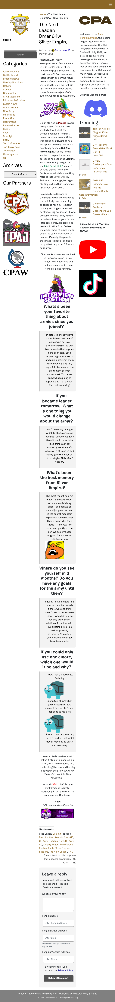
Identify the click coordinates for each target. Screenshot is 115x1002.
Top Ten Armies (11, 147)
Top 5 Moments (11, 143)
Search (7, 40)
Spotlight (8, 136)
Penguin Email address (54, 931)
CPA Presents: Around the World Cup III (102, 148)
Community (9, 93)
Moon (97, 139)
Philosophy (9, 115)
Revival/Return (11, 125)
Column (7, 86)
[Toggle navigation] (110, 4)
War (5, 158)
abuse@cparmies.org (69, 998)
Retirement (9, 122)
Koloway (83, 994)
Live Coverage (11, 107)
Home (43, 14)
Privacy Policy (65, 970)
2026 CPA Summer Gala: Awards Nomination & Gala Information (93, 187)
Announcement (11, 72)
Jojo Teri (99, 155)
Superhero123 (62, 50)
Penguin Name (50, 916)
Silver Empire (62, 848)
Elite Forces (66, 845)
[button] (59, 550)
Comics (7, 90)
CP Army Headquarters (51, 841)
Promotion (9, 118)
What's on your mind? (54, 894)
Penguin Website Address (56, 952)
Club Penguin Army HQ (61, 837)
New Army (8, 111)
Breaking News (11, 79)
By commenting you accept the (59, 969)
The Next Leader (58, 852)
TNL (70, 852)
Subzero (43, 852)
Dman (55, 845)
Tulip (84, 198)
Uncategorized (11, 154)
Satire (6, 129)
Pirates (43, 848)
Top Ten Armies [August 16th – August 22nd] (101, 132)
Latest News (10, 104)
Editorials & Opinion (14, 100)
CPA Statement (11, 97)
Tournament (9, 151)
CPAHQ (47, 845)
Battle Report (10, 75)
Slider (6, 133)
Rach (51, 848)
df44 (84, 175)
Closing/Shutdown (13, 82)
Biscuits (43, 837)
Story (6, 140)
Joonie (84, 218)
